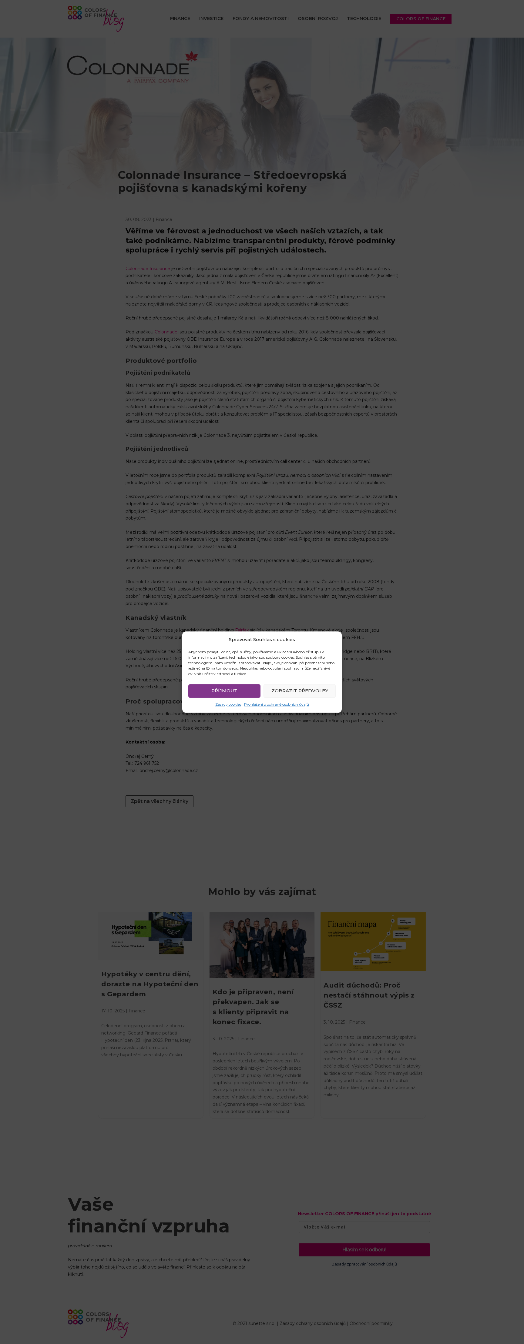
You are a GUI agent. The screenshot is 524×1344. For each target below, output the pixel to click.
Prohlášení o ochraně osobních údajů (276, 704)
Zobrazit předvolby (299, 691)
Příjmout (224, 691)
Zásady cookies (228, 704)
